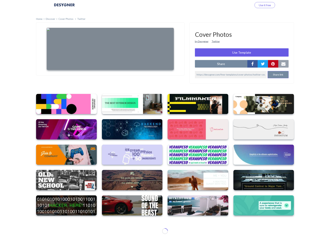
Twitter (81, 18)
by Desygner (201, 41)
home (39, 18)
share (221, 64)
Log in (244, 5)
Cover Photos (66, 18)
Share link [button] (278, 74)
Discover (50, 18)
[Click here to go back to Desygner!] (64, 7)
